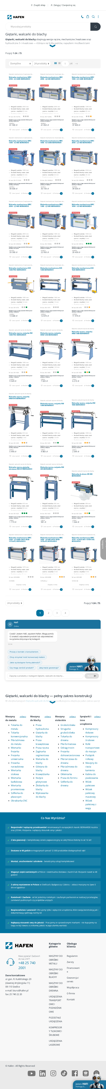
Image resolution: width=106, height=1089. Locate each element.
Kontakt (71, 999)
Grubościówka (68, 725)
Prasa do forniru (69, 777)
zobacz (23, 716)
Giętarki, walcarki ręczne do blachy (20, 330)
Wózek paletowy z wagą (90, 804)
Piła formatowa (68, 744)
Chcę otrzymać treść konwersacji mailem (27, 657)
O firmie (71, 993)
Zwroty (70, 962)
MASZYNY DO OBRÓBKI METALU (55, 959)
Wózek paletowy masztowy (90, 793)
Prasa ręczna (42, 747)
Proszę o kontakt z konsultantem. (24, 652)
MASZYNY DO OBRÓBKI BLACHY (55, 973)
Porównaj (25, 130)
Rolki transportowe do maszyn (92, 748)
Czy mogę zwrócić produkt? (22, 668)
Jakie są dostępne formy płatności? (25, 662)
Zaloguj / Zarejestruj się (64, 5)
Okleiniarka (66, 774)
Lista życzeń (16, 130)
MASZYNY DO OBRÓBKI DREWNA (55, 987)
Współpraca (73, 987)
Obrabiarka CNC (19, 800)
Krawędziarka (42, 774)
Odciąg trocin (67, 747)
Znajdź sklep (39, 5)
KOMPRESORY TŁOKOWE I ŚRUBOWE (55, 1031)
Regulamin (72, 955)
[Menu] (98, 16)
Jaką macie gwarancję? (49, 668)
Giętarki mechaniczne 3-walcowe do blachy (21, 74)
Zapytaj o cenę (21, 585)
